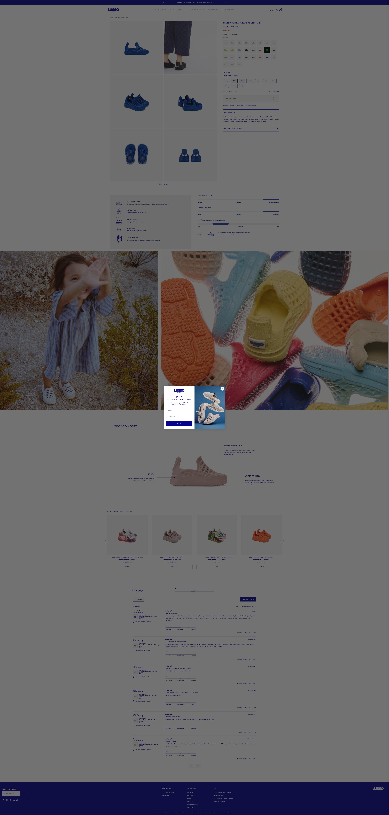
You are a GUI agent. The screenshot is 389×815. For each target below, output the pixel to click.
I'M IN (179, 423)
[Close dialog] (222, 388)
